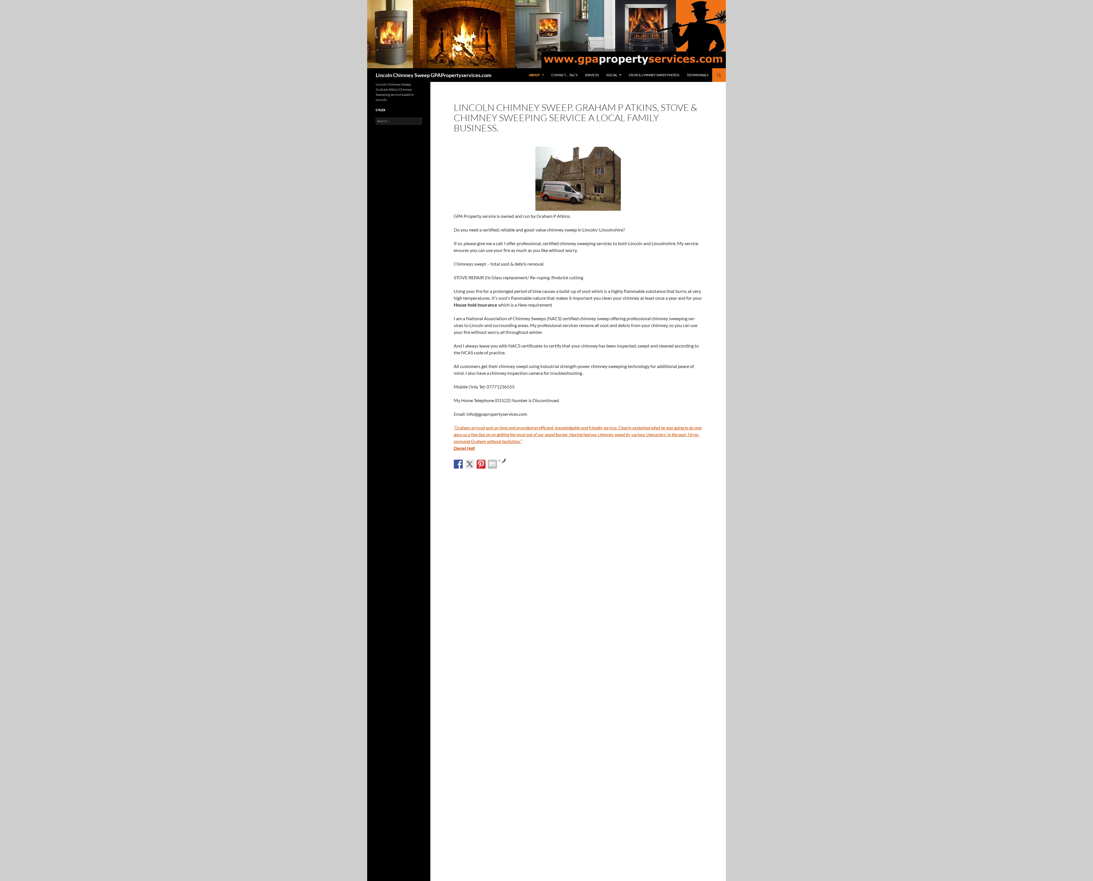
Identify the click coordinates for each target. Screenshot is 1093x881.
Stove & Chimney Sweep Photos (654, 75)
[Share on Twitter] (469, 464)
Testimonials (697, 75)
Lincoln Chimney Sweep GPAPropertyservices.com (433, 75)
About (534, 75)
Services (592, 75)
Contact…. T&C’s (564, 75)
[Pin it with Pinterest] (481, 464)
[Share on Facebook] (458, 464)
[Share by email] (492, 464)
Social (611, 75)
